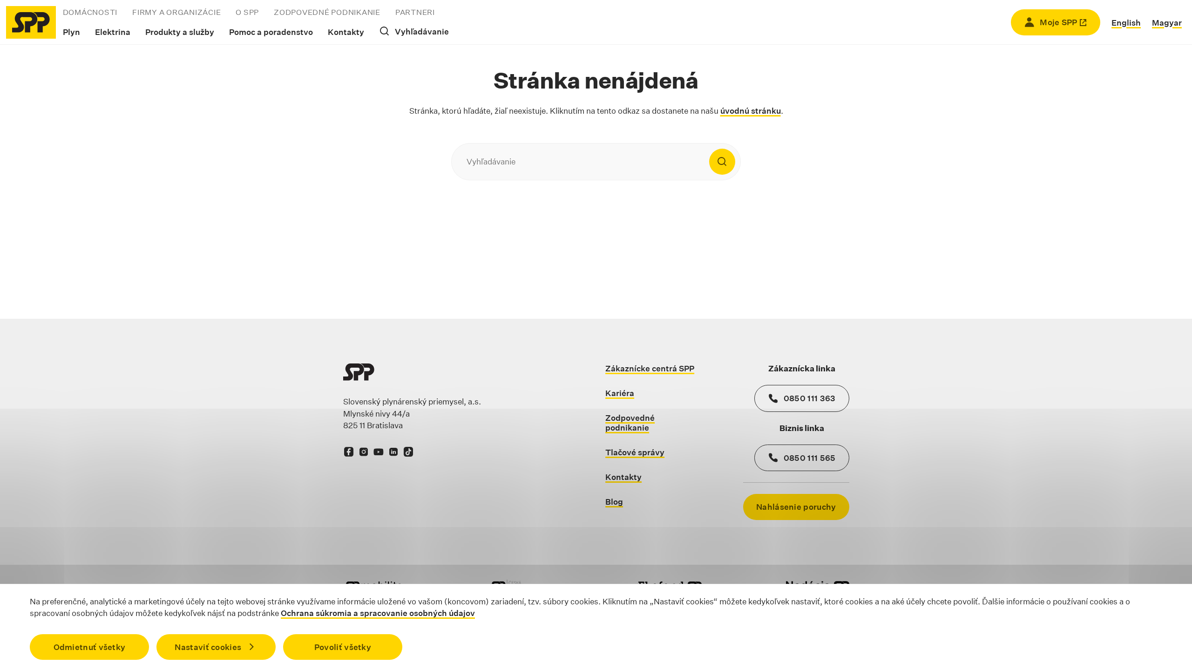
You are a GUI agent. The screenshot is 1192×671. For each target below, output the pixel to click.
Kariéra (619, 393)
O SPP (247, 12)
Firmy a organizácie (176, 12)
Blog (614, 502)
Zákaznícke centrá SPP (649, 368)
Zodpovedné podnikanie (327, 12)
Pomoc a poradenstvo (271, 32)
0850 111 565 (810, 458)
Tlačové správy (634, 452)
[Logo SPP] (31, 22)
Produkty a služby (179, 32)
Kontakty (346, 32)
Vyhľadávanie (422, 31)
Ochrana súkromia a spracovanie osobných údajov (378, 613)
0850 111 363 (810, 398)
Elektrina (112, 32)
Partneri (415, 12)
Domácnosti (90, 12)
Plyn (71, 32)
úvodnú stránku (750, 111)
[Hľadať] (722, 162)
